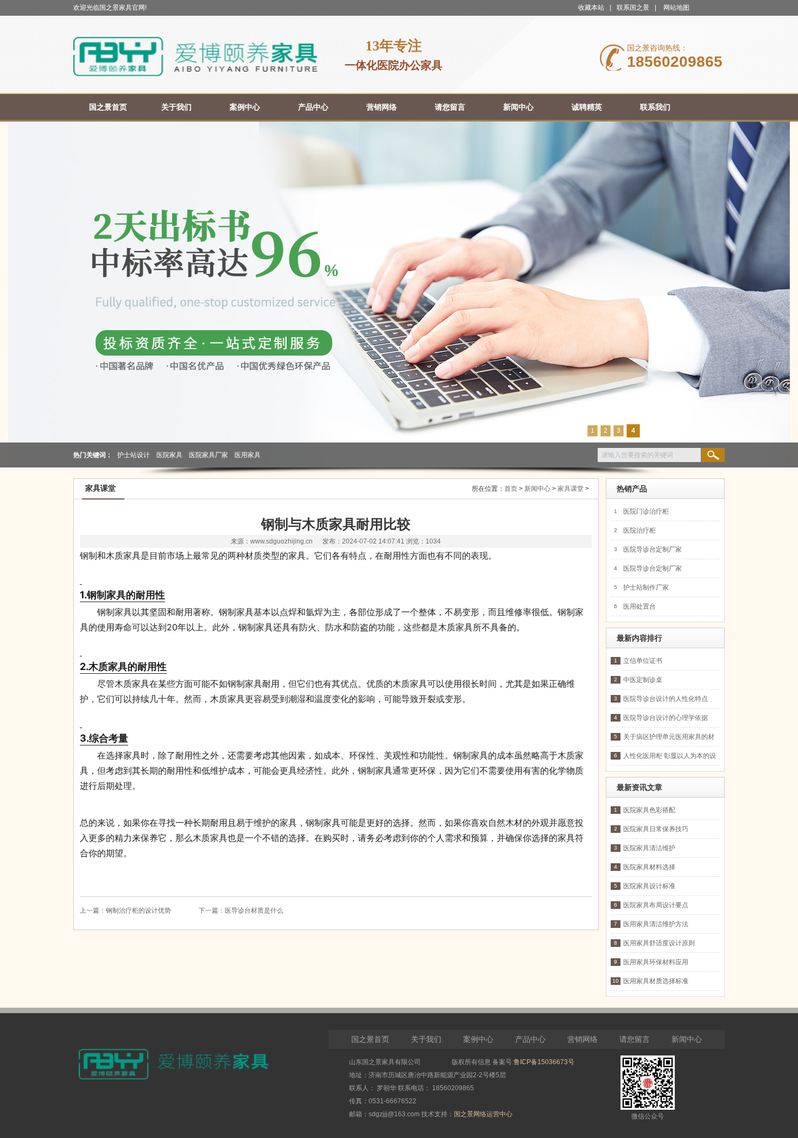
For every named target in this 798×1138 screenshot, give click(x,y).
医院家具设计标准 (649, 886)
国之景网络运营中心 (483, 1114)
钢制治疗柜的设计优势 (138, 910)
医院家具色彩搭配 (649, 810)
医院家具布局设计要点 (655, 905)
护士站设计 (133, 455)
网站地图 (676, 7)
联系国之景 (633, 7)
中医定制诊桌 (642, 680)
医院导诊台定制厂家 (652, 549)
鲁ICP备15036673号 (544, 1062)
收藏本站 (591, 7)
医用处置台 (639, 606)
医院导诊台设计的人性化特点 (665, 699)
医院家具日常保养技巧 (655, 829)
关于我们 (426, 1039)
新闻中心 (537, 488)
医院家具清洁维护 (649, 848)
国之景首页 (370, 1039)
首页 (510, 488)
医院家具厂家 (208, 455)
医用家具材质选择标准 (655, 981)
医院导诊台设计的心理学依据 (665, 718)
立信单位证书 (642, 661)
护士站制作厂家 (646, 587)
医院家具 (169, 455)
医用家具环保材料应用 (655, 962)
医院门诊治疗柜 (646, 511)
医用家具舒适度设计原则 (659, 943)
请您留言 (634, 1039)
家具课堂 (571, 488)
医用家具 (248, 455)
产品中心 (530, 1039)
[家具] (195, 74)
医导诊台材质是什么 (254, 910)
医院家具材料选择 (649, 867)
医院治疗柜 (639, 530)
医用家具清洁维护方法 (655, 924)
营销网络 (582, 1039)
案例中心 (478, 1039)
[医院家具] (399, 294)
